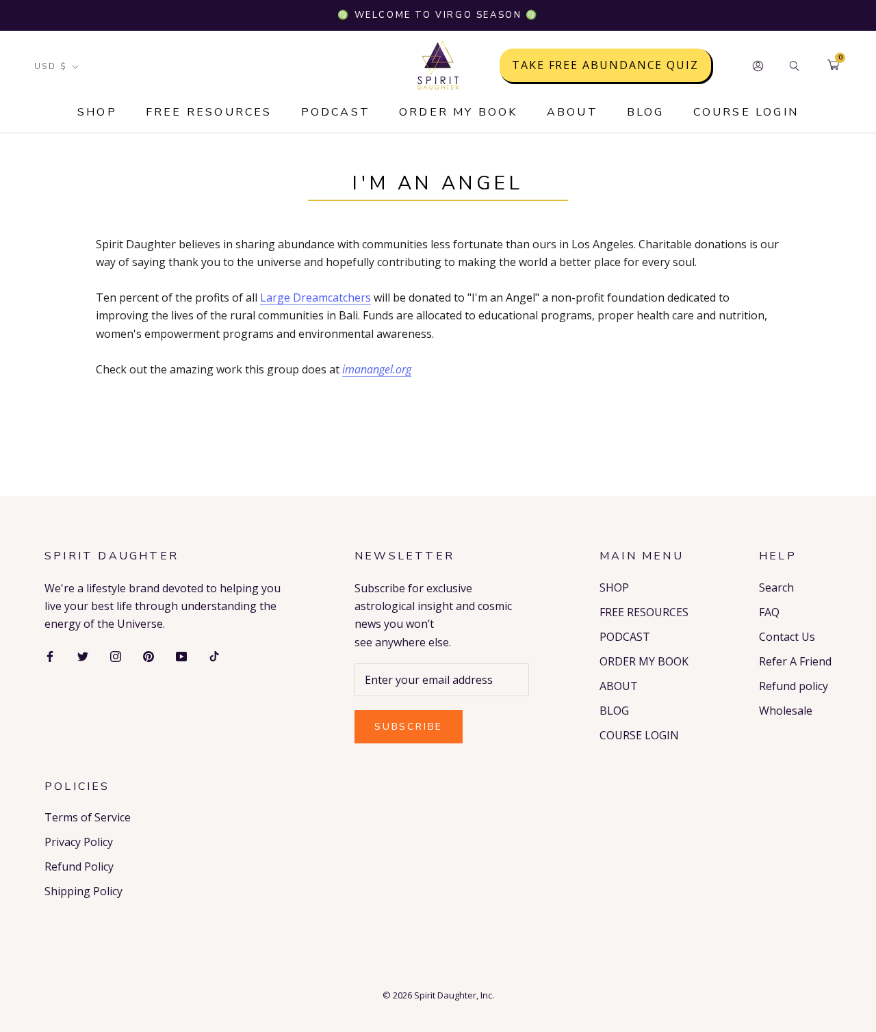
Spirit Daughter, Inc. (454, 995)
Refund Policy (79, 866)
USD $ (50, 66)
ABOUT (572, 112)
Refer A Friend (795, 661)
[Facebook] (49, 656)
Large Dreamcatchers (315, 297)
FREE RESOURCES (209, 112)
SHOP (97, 112)
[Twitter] (82, 656)
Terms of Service (87, 817)
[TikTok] (214, 656)
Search (776, 587)
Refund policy (793, 685)
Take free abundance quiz (605, 65)
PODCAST (335, 112)
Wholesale (785, 710)
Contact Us (787, 636)
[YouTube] (181, 656)
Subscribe (408, 726)
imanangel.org (376, 369)
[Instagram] (115, 656)
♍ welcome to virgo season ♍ (437, 15)
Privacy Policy (78, 841)
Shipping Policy (83, 891)
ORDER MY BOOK (458, 112)
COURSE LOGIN (746, 112)
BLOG (646, 112)
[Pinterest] (148, 656)
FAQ (769, 612)
